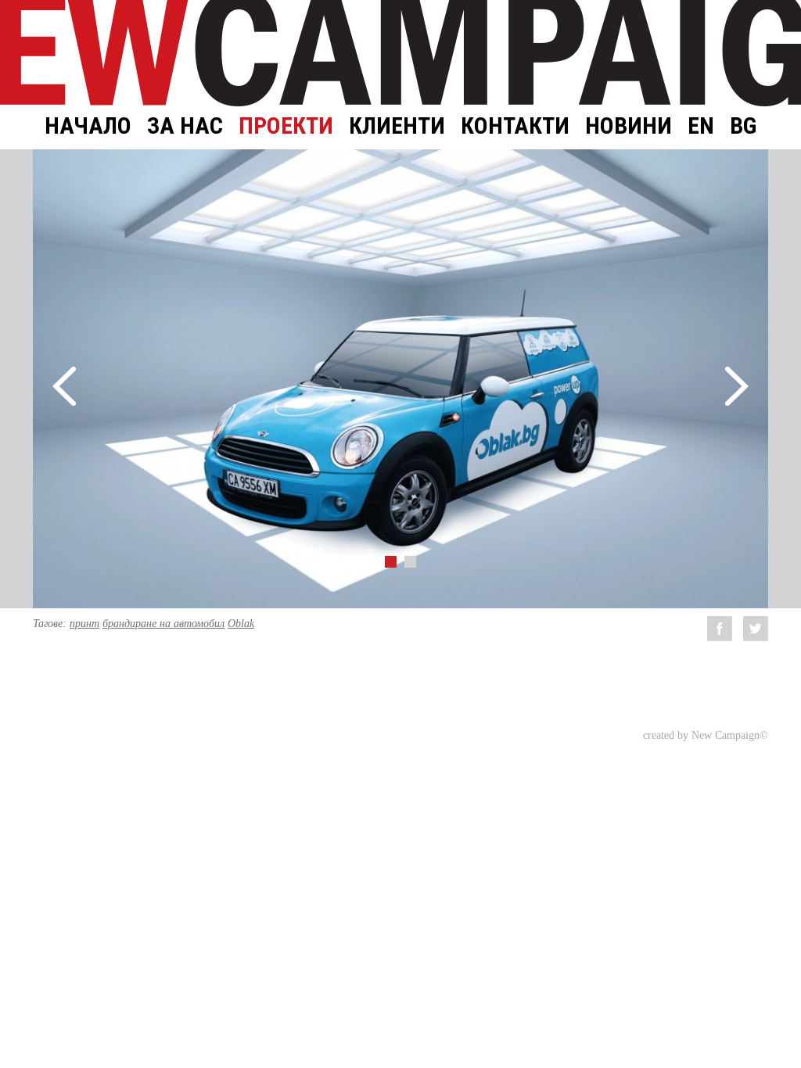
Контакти (515, 125)
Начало (88, 125)
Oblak (241, 623)
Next (737, 386)
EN (701, 125)
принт (84, 623)
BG (743, 125)
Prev (64, 386)
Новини (628, 125)
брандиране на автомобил (163, 623)
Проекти (286, 125)
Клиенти (397, 125)
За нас (185, 125)
